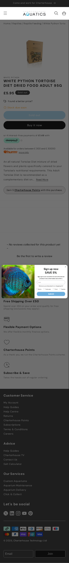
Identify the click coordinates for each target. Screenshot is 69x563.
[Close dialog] (65, 266)
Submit (51, 294)
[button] (56, 13)
